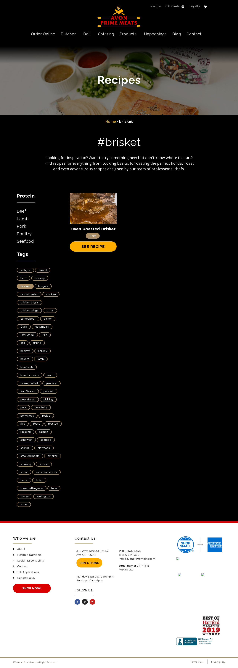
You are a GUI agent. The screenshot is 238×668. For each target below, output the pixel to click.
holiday (42, 351)
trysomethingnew (31, 488)
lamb (41, 359)
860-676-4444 (131, 551)
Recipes (156, 6)
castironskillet (29, 294)
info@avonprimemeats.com (137, 558)
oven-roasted (29, 383)
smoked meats (29, 456)
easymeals (42, 327)
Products (128, 34)
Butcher (68, 34)
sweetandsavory (46, 472)
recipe (46, 416)
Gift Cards (172, 6)
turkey (24, 496)
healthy (25, 351)
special (43, 464)
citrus (49, 310)
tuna (54, 488)
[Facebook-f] (77, 602)
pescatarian (27, 399)
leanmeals (26, 367)
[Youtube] (92, 602)
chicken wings (29, 310)
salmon (43, 432)
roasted (53, 424)
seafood (46, 440)
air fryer (25, 270)
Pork (21, 226)
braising (40, 278)
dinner (48, 319)
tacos (24, 480)
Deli (87, 34)
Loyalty (195, 6)
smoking (25, 464)
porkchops (27, 416)
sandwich (26, 440)
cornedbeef (28, 319)
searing (25, 448)
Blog (176, 34)
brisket (25, 286)
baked (43, 270)
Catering (106, 34)
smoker (52, 456)
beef (23, 278)
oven (50, 375)
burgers (43, 286)
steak (24, 472)
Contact (194, 34)
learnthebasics (29, 375)
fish (45, 335)
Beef (21, 211)
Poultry (24, 234)
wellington (43, 496)
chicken (51, 294)
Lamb (23, 219)
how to (24, 359)
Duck (23, 327)
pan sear (51, 383)
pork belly (41, 407)
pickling (48, 399)
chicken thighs (29, 302)
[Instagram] (85, 602)
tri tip (39, 480)
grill (22, 343)
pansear (49, 391)
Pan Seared (27, 391)
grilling (37, 343)
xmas (23, 504)
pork (23, 407)
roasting (25, 432)
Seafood (25, 241)
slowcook (44, 448)
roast (36, 424)
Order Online (43, 34)
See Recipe (93, 247)
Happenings (155, 34)
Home (110, 121)
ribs (22, 424)
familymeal (27, 335)
